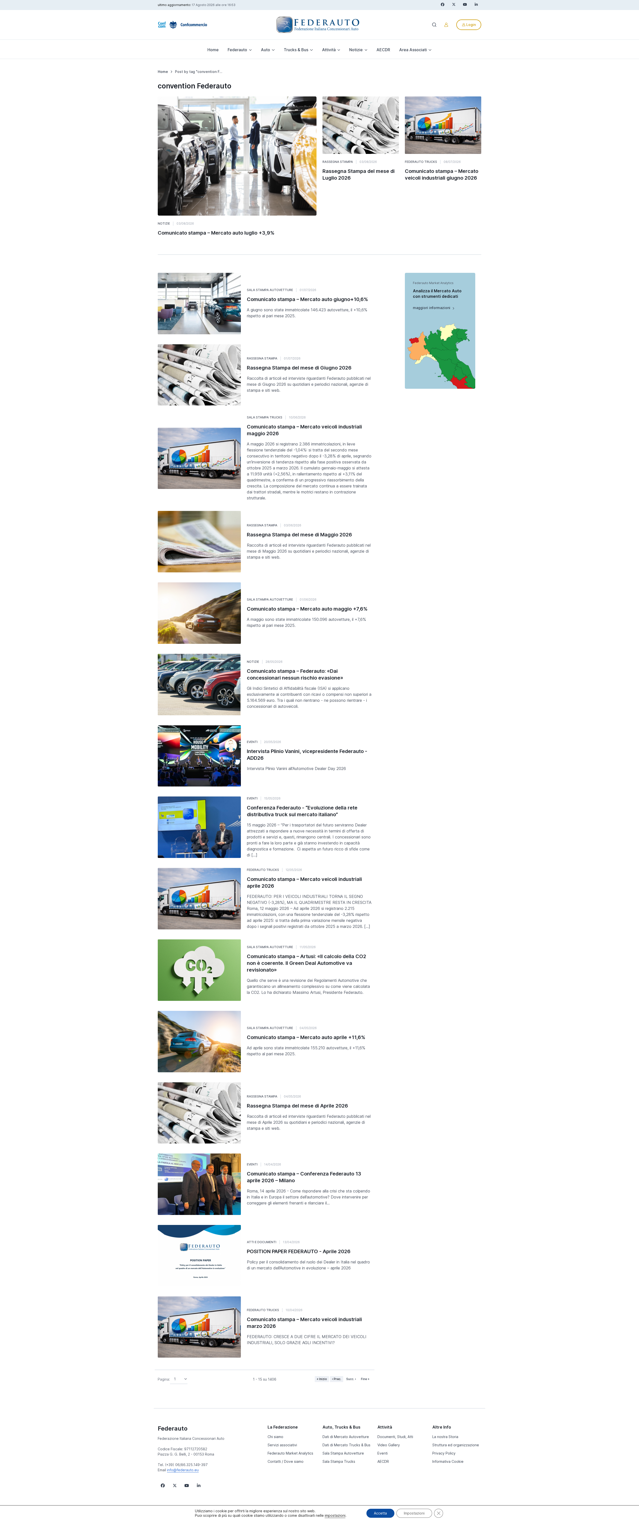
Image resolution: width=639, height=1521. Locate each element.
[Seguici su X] (175, 1486)
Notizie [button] (356, 49)
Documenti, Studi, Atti (395, 1437)
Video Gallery (388, 1445)
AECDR (383, 49)
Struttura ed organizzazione (455, 1445)
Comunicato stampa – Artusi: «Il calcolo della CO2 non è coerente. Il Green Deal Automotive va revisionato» (306, 963)
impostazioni (335, 1515)
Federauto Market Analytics (290, 1453)
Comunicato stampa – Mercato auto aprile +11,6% (306, 1037)
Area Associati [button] (413, 49)
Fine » (365, 1379)
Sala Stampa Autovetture (270, 290)
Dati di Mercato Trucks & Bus (346, 1445)
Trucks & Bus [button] (296, 49)
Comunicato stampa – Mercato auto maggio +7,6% (307, 609)
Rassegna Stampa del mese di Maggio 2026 (299, 535)
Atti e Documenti (261, 1242)
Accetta (380, 1513)
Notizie (164, 223)
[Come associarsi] (446, 25)
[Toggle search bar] (434, 25)
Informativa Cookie (448, 1461)
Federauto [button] (237, 49)
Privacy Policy (444, 1453)
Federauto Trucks (421, 162)
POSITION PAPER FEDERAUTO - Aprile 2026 (298, 1251)
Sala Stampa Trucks (264, 417)
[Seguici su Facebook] (163, 1486)
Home (213, 49)
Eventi (252, 742)
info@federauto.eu (183, 1470)
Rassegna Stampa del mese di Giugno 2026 (299, 368)
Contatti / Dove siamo (286, 1461)
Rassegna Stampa (337, 162)
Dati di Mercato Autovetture (345, 1437)
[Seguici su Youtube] (187, 1486)
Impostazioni (414, 1513)
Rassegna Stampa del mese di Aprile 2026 (297, 1106)
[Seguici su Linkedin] (199, 1486)
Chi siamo (275, 1437)
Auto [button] (265, 49)
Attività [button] (329, 49)
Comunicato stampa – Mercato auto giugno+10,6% (307, 299)
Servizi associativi (282, 1445)
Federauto (172, 1428)
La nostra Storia (445, 1437)
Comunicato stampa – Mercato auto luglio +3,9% (216, 233)
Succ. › (351, 1379)
